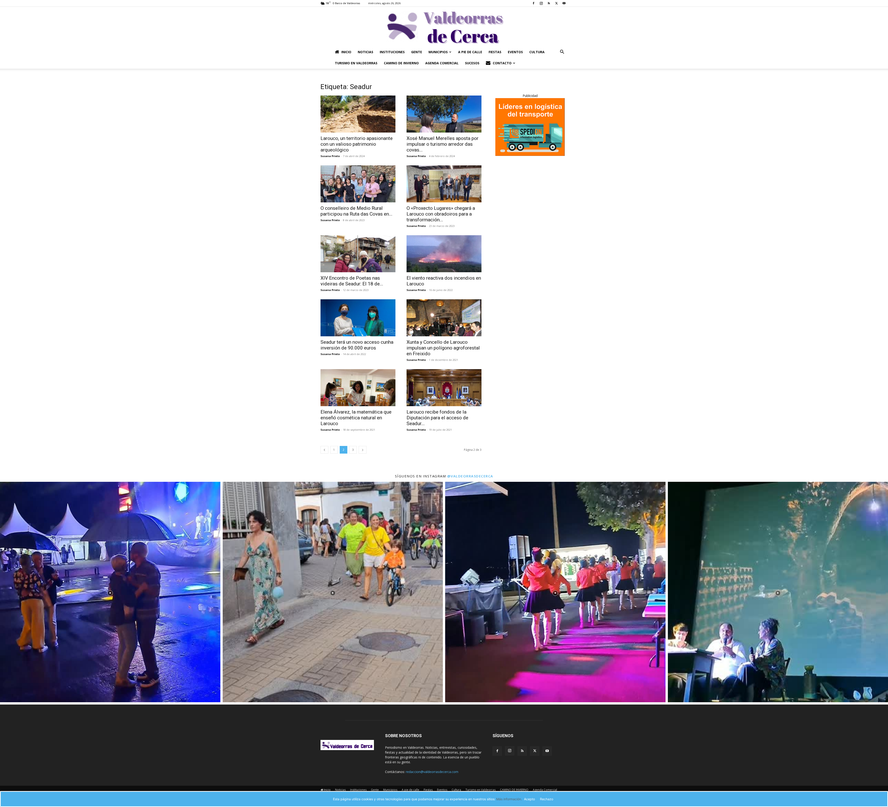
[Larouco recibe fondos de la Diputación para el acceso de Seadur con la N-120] (444, 387)
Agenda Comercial (442, 63)
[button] (561, 52)
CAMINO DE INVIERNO (401, 63)
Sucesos (472, 63)
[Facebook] (533, 3)
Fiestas (495, 52)
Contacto (502, 63)
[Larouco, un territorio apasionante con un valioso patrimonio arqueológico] (358, 114)
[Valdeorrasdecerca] (444, 26)
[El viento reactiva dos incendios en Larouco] (444, 253)
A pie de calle (470, 52)
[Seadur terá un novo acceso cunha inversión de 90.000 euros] (358, 317)
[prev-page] (324, 450)
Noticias (365, 52)
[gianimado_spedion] (530, 154)
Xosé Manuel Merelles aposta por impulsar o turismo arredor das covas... (442, 144)
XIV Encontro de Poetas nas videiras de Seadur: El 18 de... (352, 281)
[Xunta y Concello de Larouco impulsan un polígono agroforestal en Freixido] (444, 317)
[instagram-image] (110, 592)
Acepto (529, 799)
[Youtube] (564, 3)
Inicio (346, 52)
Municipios (438, 52)
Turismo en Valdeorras (356, 63)
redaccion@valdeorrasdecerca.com (432, 772)
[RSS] (548, 3)
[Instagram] (541, 3)
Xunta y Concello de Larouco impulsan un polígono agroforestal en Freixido (443, 347)
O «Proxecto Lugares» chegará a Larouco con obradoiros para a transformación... (441, 214)
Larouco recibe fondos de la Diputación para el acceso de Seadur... (437, 417)
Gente (416, 52)
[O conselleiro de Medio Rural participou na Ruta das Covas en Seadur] (358, 183)
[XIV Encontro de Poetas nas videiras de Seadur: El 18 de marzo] (358, 253)
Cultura (537, 52)
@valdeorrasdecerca (470, 476)
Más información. (509, 799)
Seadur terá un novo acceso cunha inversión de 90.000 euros (357, 345)
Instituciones (392, 52)
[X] (556, 3)
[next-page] (363, 450)
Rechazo (546, 799)
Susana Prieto (330, 156)
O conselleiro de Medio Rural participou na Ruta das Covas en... (356, 211)
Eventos (515, 52)
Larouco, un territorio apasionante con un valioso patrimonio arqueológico (357, 144)
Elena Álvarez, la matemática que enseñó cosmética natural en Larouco (356, 417)
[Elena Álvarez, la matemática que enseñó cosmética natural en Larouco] (358, 387)
